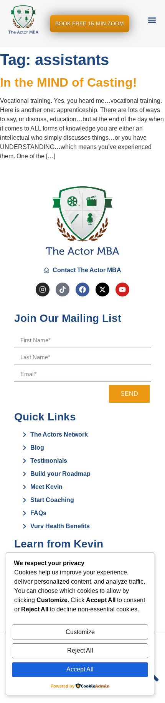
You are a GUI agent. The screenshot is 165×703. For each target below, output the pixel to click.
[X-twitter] (102, 289)
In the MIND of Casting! (68, 82)
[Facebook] (82, 289)
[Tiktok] (62, 289)
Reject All (80, 650)
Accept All (80, 669)
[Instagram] (43, 289)
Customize (80, 632)
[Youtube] (122, 289)
